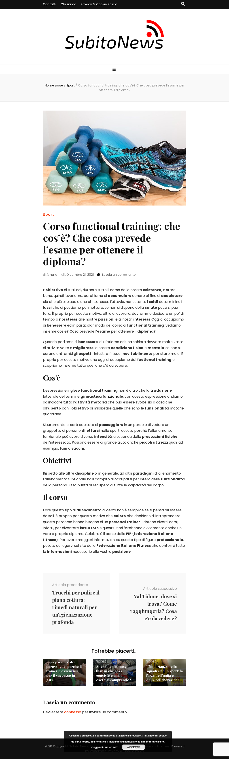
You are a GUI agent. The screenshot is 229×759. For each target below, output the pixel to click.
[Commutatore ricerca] (183, 4)
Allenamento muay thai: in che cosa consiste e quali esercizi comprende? (113, 673)
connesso (72, 712)
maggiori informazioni (104, 747)
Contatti (49, 4)
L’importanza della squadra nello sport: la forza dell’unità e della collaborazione (164, 673)
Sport (48, 214)
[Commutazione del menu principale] (114, 70)
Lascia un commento (119, 274)
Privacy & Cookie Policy (99, 4)
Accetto (133, 747)
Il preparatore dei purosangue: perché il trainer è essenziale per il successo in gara (64, 671)
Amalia (52, 274)
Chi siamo (68, 4)
